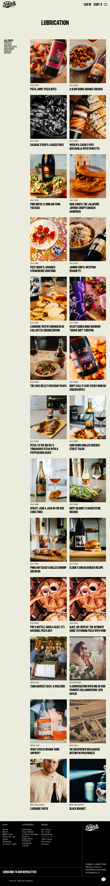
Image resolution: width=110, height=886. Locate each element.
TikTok (25, 846)
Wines (5, 829)
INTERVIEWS (9, 49)
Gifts (5, 839)
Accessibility (92, 873)
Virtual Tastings (30, 834)
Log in (87, 4)
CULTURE (8, 44)
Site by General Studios (21, 881)
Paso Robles (28, 832)
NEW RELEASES (10, 46)
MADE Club (8, 834)
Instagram (27, 843)
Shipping (7, 842)
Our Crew (45, 832)
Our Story (46, 829)
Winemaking (46, 834)
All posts (8, 40)
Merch (5, 832)
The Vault (46, 842)
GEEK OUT (8, 51)
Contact (45, 844)
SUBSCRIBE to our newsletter (19, 872)
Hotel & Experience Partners (27, 839)
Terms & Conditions (95, 864)
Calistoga (26, 829)
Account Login (9, 844)
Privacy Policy (93, 867)
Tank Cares (46, 839)
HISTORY (7, 53)
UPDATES (8, 42)
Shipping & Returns (95, 870)
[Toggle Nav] (105, 4)
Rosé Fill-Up (9, 837)
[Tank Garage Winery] (9, 4)
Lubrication (47, 837)
